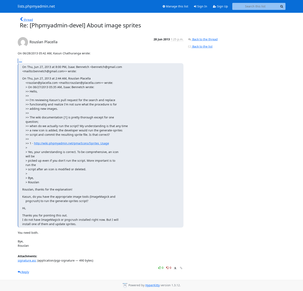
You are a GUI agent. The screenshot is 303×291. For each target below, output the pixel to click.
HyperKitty (152, 285)
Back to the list (202, 46)
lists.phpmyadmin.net (36, 6)
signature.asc (27, 260)
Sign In (201, 6)
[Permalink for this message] (181, 268)
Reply (25, 272)
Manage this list (176, 6)
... (20, 60)
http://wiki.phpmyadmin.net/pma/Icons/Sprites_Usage (71, 143)
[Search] (281, 6)
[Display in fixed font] (175, 268)
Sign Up (222, 6)
